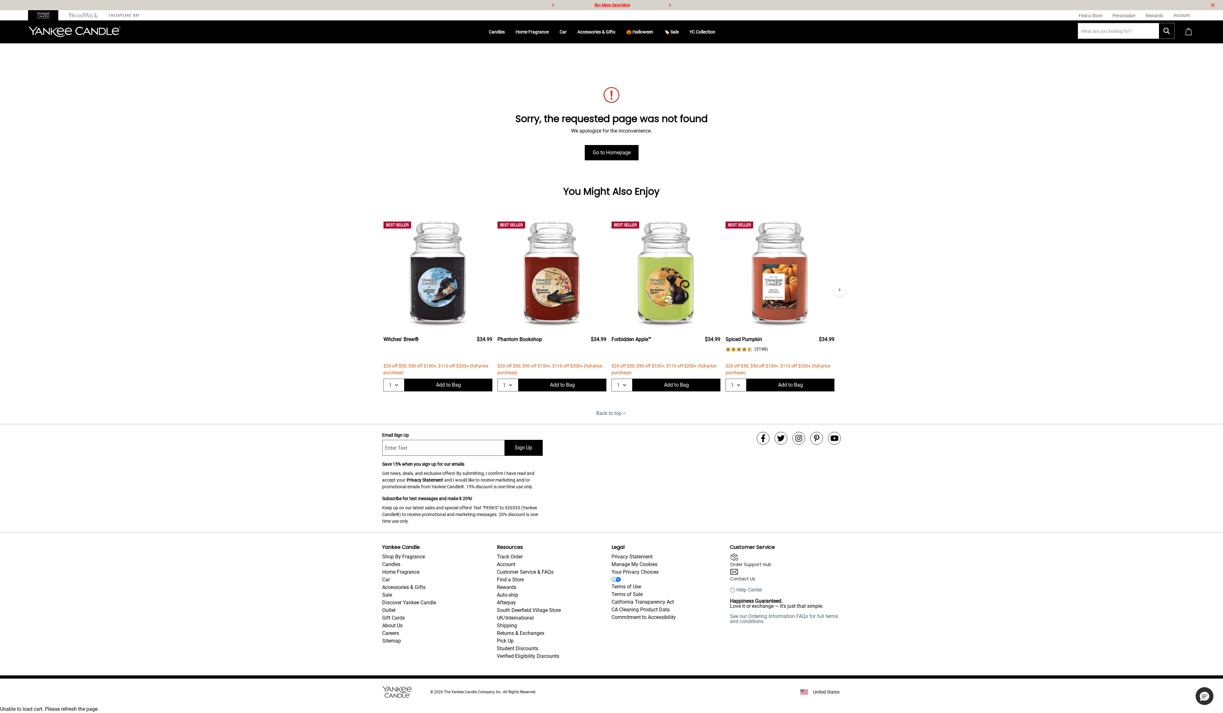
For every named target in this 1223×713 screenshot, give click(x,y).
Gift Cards (393, 618)
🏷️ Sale (671, 31)
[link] (747, 349)
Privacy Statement (425, 480)
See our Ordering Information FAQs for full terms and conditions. (784, 618)
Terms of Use (626, 587)
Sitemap (391, 641)
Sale (387, 595)
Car (563, 31)
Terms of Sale (627, 594)
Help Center (749, 590)
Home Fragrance (532, 31)
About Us (392, 625)
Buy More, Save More (612, 5)
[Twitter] (781, 438)
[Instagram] (798, 438)
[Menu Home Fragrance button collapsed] (551, 32)
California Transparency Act (643, 602)
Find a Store (510, 580)
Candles (497, 31)
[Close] (1213, 5)
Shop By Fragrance (403, 557)
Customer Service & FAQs (525, 572)
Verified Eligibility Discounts (528, 656)
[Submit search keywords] (1166, 31)
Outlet (389, 610)
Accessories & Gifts (596, 31)
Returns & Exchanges (520, 633)
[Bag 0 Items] (1188, 32)
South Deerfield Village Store (529, 610)
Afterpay (506, 603)
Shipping (507, 625)
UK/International (515, 618)
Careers (390, 633)
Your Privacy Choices (635, 572)
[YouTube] (834, 438)
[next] (670, 5)
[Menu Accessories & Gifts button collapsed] (618, 32)
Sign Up (523, 448)
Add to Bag (448, 385)
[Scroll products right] (839, 289)
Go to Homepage (612, 152)
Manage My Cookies (634, 564)
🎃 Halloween (639, 31)
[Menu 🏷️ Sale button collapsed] (681, 32)
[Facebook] (763, 438)
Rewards (506, 587)
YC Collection (702, 31)
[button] (1204, 696)
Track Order (510, 557)
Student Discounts (517, 648)
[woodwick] (83, 15)
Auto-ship (507, 595)
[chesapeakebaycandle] (124, 15)
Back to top (609, 413)
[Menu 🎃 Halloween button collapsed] (656, 32)
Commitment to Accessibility (644, 617)
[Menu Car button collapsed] (569, 32)
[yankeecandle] (45, 15)
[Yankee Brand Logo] (74, 31)
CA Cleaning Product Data (641, 610)
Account (506, 564)
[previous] (553, 5)
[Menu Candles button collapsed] (507, 32)
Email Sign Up (395, 435)
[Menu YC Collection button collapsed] (718, 32)
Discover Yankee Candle (409, 603)
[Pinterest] (816, 438)
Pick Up (505, 641)
